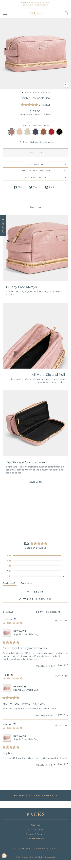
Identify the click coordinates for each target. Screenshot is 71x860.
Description (35, 164)
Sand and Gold (19, 132)
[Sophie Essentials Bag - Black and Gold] (15, 526)
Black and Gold (59, 132)
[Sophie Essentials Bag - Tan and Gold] (21, 523)
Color (35, 126)
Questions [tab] (26, 584)
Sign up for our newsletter (34, 848)
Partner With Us (35, 838)
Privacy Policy (35, 829)
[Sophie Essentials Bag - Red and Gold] (24, 523)
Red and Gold (51, 132)
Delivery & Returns (35, 834)
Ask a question (35, 177)
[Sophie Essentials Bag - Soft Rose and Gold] (5, 523)
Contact (35, 825)
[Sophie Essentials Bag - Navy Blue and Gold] (17, 523)
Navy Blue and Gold (35, 132)
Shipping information (35, 171)
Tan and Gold (43, 132)
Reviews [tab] (10, 584)
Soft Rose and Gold (11, 132)
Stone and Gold (27, 132)
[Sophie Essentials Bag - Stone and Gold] (13, 523)
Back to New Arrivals (37, 795)
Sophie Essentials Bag (25, 634)
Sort (40, 612)
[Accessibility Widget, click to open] (4, 855)
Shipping (24, 114)
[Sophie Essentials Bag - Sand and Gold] (9, 523)
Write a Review (45, 600)
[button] (35, 105)
